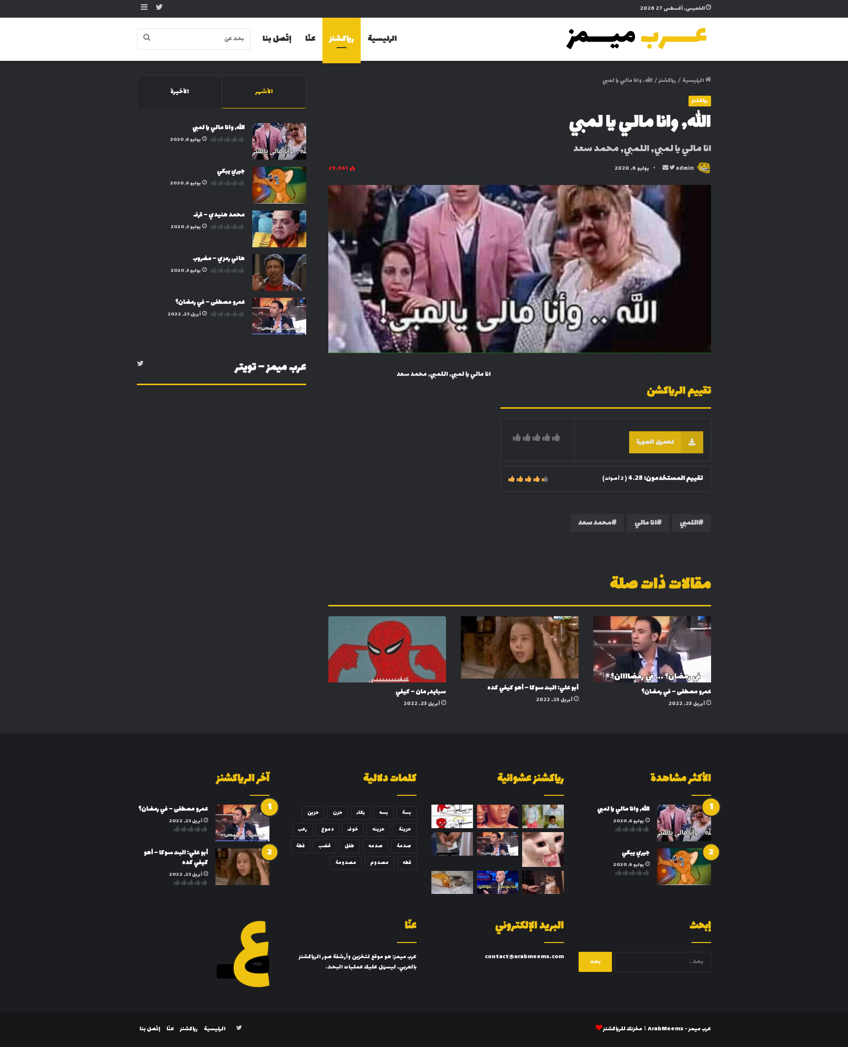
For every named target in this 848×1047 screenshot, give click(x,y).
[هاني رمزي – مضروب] (279, 272)
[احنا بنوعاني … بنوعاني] (498, 882)
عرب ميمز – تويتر (270, 367)
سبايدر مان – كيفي (421, 691)
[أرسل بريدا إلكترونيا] (665, 168)
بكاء (360, 812)
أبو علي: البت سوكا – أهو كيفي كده (533, 687)
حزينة (404, 829)
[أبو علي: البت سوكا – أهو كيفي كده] (520, 647)
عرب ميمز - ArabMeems (679, 1029)
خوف (352, 829)
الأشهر (264, 92)
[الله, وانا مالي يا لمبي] (279, 141)
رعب (302, 829)
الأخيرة (179, 92)
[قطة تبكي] (452, 882)
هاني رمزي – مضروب (219, 258)
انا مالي (646, 523)
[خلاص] (498, 816)
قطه (406, 862)
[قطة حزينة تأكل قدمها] (543, 849)
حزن (338, 812)
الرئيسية (382, 39)
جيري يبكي (231, 171)
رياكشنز (341, 39)
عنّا (310, 39)
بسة (406, 812)
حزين (313, 812)
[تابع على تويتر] (671, 168)
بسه (383, 812)
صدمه (375, 846)
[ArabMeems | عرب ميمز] (637, 39)
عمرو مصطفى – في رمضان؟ (676, 691)
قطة (300, 846)
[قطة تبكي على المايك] (543, 882)
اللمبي (689, 523)
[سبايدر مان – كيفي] (387, 649)
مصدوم (379, 862)
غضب (324, 846)
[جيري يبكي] (279, 185)
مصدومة (345, 862)
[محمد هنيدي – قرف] (279, 228)
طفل (349, 846)
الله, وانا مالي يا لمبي (218, 127)
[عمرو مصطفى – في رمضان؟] (652, 649)
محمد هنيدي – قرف (219, 214)
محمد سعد (594, 523)
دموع (327, 829)
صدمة (404, 846)
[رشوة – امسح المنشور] (452, 844)
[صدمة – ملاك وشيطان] (452, 816)
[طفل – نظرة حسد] (543, 816)
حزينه (378, 829)
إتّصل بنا (277, 39)
